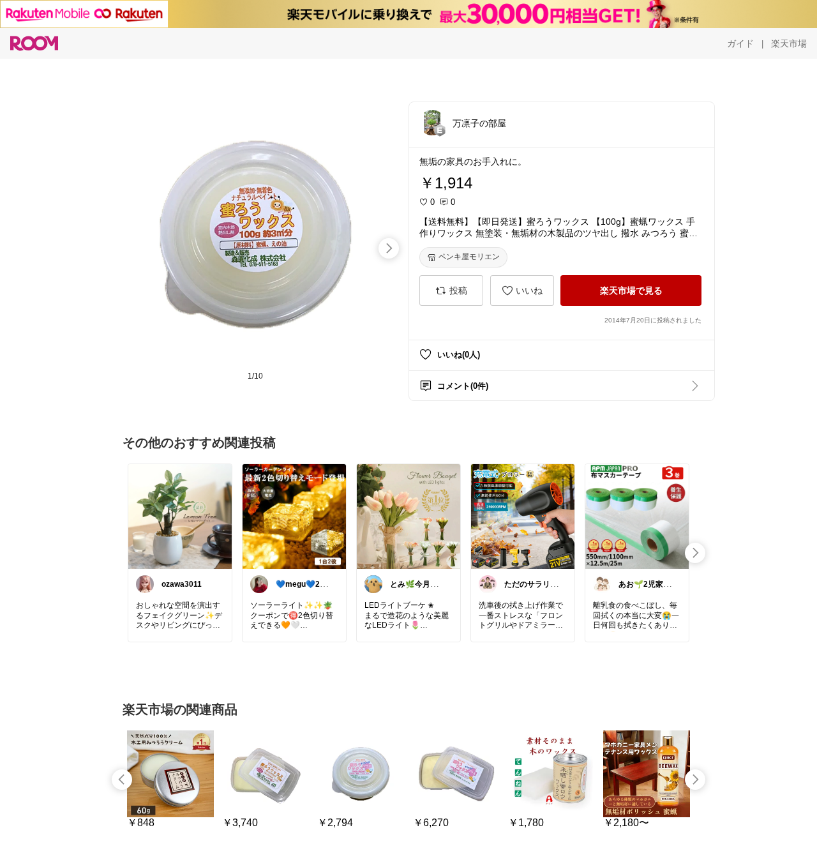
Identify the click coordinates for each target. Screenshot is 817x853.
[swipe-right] (389, 248)
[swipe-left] (122, 779)
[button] (432, 122)
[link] (180, 516)
